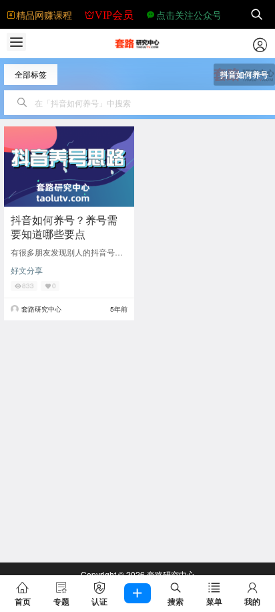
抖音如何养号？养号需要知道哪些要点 (64, 226)
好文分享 (27, 270)
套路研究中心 (170, 574)
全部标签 (31, 74)
